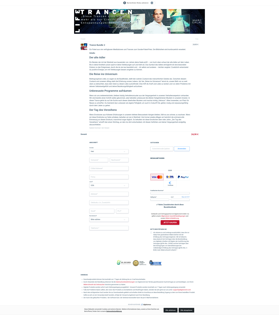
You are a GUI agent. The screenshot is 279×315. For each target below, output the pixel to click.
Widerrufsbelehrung (172, 218)
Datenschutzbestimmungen (125, 282)
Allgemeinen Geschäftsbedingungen (173, 216)
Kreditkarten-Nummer (156, 190)
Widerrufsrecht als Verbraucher (94, 284)
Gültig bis (153, 197)
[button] (124, 151)
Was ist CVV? (186, 197)
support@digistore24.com (182, 290)
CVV (172, 197)
